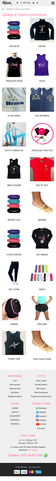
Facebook (42, 416)
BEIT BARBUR (42, 254)
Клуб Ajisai (15, 392)
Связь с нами (41, 381)
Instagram (42, 420)
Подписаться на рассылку (41, 396)
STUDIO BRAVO (14, 116)
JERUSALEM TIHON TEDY (42, 150)
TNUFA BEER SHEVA (14, 81)
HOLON (42, 81)
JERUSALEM (14, 46)
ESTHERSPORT (15, 416)
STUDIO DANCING (14, 254)
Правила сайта (15, 388)
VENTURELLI (15, 424)
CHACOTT (15, 412)
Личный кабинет (41, 385)
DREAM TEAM (14, 359)
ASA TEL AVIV (42, 185)
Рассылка (41, 428)
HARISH (42, 289)
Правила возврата (15, 396)
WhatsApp (42, 408)
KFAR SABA (42, 324)
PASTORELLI (15, 420)
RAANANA (42, 220)
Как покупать (15, 385)
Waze (29, 450)
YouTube (42, 424)
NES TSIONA (14, 289)
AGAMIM (14, 324)
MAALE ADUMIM (14, 185)
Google (34, 450)
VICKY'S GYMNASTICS (14, 150)
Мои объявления (41, 392)
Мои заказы (41, 388)
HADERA (42, 46)
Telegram (42, 412)
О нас (15, 381)
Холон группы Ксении (42, 359)
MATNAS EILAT (14, 220)
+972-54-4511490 (32, 455)
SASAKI (15, 408)
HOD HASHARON (42, 116)
